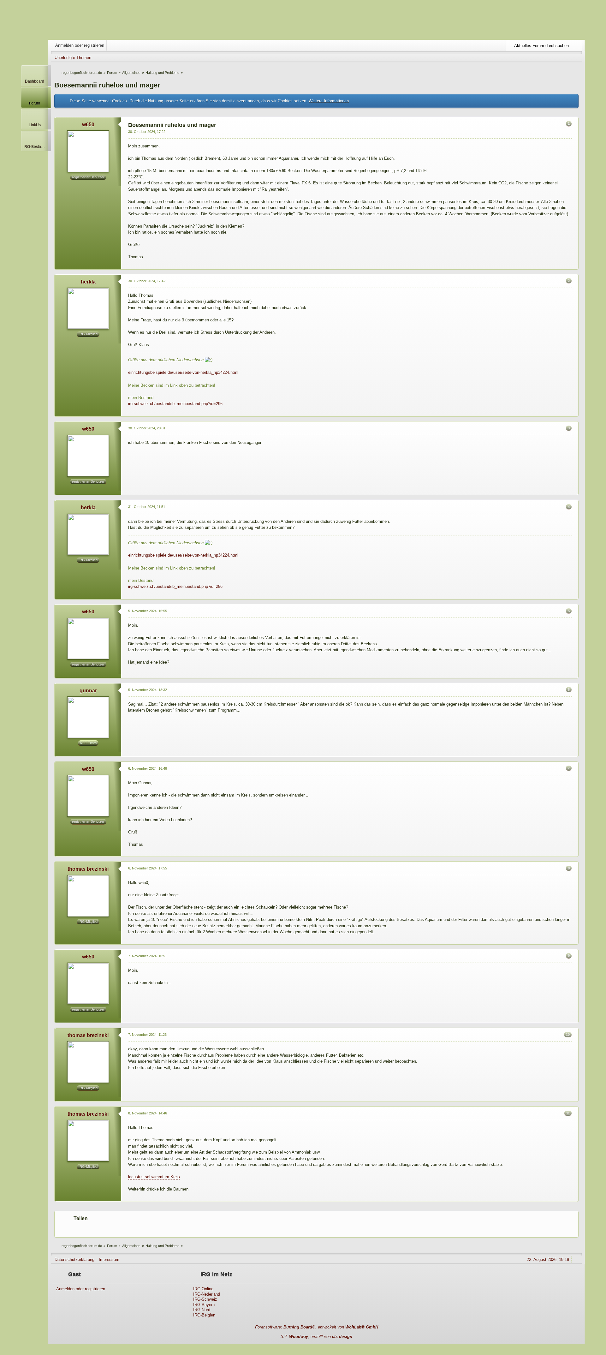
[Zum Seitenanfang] (573, 265)
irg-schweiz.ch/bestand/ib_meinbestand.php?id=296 (175, 403)
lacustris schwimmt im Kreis (154, 1176)
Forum (34, 103)
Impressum (109, 1259)
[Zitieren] (562, 265)
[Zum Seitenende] (577, 57)
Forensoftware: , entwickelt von (316, 1327)
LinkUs (35, 125)
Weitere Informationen (329, 100)
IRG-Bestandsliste (35, 147)
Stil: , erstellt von (316, 1336)
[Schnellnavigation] (568, 57)
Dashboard (34, 81)
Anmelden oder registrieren (79, 45)
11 (568, 1113)
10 (568, 1034)
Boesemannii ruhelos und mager (107, 85)
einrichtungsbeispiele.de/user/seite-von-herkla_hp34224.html (183, 372)
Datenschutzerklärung (74, 1259)
